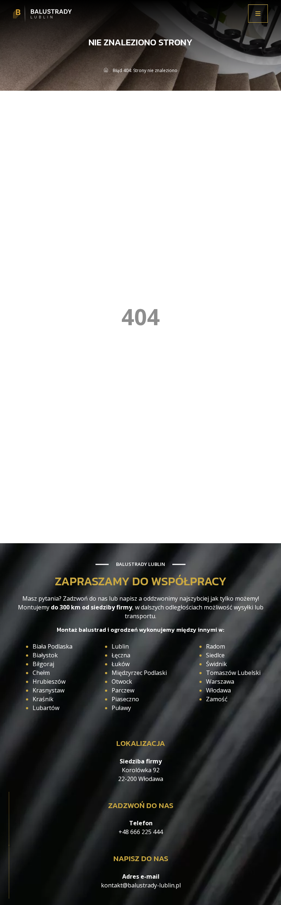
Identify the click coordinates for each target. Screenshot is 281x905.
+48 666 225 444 (141, 832)
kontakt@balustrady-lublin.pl (141, 885)
